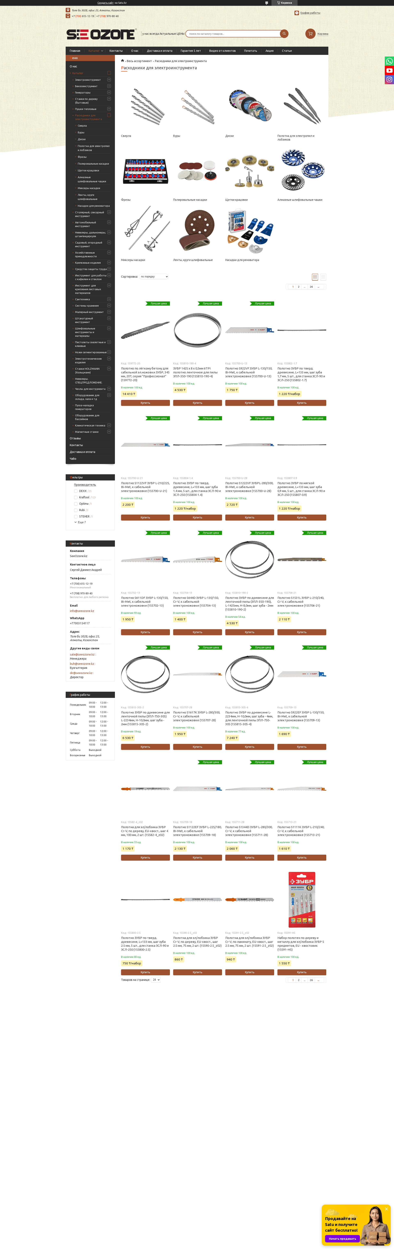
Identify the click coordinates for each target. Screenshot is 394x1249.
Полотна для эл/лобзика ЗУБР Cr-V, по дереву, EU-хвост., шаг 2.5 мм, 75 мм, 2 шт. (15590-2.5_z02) (197, 941)
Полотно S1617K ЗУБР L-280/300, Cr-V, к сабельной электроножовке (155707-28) (196, 716)
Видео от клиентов (222, 50)
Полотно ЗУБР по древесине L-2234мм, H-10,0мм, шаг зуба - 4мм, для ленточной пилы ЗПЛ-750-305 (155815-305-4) (249, 718)
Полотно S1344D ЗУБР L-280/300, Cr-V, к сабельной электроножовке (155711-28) (249, 831)
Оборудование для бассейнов (87, 417)
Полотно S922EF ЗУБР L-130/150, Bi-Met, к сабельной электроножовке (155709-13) (300, 716)
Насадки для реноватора (94, 205)
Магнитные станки (86, 431)
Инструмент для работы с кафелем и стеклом (91, 277)
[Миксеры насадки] (145, 230)
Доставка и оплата (159, 50)
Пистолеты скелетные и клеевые (90, 344)
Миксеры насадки (89, 188)
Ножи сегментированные (91, 352)
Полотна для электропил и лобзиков (94, 147)
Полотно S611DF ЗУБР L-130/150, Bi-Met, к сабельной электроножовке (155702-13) (144, 601)
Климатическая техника (90, 425)
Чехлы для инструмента (90, 388)
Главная (75, 50)
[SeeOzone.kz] (101, 33)
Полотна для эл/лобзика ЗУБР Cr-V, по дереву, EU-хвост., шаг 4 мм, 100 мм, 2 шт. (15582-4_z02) (144, 831)
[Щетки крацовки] (249, 170)
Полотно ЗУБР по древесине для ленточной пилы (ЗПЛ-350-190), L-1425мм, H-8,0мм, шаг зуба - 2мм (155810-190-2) (249, 603)
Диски (82, 139)
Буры (81, 132)
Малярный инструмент (89, 312)
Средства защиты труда (91, 269)
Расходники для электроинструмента (88, 117)
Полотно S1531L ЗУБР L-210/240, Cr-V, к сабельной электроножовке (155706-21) (300, 601)
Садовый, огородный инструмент (88, 244)
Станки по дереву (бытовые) (86, 100)
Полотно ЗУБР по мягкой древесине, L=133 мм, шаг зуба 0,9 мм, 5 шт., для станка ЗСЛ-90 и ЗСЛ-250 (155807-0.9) (301, 488)
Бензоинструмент (86, 86)
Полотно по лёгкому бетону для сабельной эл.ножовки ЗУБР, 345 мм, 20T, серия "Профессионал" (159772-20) (145, 374)
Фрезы (82, 156)
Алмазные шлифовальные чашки (92, 179)
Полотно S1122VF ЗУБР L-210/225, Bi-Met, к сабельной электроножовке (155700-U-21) (145, 487)
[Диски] (249, 106)
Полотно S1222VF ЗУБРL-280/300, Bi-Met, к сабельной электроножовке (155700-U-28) (249, 487)
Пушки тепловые (85, 108)
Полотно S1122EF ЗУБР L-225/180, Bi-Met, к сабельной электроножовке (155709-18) (197, 831)
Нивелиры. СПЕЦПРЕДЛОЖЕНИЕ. (88, 380)
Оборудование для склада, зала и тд (87, 397)
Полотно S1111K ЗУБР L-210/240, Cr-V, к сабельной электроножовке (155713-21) (300, 831)
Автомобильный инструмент (85, 224)
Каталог (94, 50)
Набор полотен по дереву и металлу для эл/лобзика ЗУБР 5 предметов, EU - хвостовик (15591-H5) (300, 943)
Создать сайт (105, 2)
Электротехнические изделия (88, 360)
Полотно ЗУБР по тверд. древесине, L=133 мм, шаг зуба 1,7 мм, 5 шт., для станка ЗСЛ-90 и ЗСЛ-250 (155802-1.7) (301, 374)
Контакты (116, 50)
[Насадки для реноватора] (249, 230)
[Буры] (197, 106)
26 (311, 286)
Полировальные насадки (93, 163)
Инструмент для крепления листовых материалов (88, 289)
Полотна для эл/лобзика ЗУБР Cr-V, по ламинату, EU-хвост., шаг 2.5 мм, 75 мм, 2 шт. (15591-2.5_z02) (249, 941)
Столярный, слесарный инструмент (89, 214)
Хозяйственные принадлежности (86, 254)
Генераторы (82, 92)
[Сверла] (145, 106)
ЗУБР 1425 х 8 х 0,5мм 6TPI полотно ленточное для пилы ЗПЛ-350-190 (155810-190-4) (195, 372)
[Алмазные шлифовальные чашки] (301, 170)
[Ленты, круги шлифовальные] (197, 230)
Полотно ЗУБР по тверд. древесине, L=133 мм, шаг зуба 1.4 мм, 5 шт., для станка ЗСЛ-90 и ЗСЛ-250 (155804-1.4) (197, 488)
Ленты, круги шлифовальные (87, 196)
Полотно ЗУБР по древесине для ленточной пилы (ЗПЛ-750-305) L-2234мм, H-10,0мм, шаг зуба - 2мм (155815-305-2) (145, 718)
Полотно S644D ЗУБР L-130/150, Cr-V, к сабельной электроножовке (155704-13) (196, 601)
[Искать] (284, 33)
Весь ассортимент (139, 61)
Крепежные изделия (88, 262)
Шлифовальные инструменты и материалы (85, 332)
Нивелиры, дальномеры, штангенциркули (90, 234)
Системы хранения (87, 305)
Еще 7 (82, 522)
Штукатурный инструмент (84, 320)
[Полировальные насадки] (197, 170)
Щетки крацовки (88, 170)
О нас (135, 50)
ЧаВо (73, 458)
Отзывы (75, 438)
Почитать (250, 50)
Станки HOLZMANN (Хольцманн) (87, 370)
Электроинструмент (88, 79)
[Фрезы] (145, 170)
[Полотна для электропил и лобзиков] (301, 106)
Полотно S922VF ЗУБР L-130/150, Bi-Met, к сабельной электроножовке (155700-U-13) (248, 372)
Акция (270, 50)
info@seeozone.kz (82, 611)
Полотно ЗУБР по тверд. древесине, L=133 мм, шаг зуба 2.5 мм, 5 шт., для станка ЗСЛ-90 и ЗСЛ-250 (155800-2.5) (145, 943)
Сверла (82, 125)
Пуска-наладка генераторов (84, 407)
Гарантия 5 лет (191, 50)
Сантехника (82, 299)
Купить (145, 402)
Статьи (287, 50)
